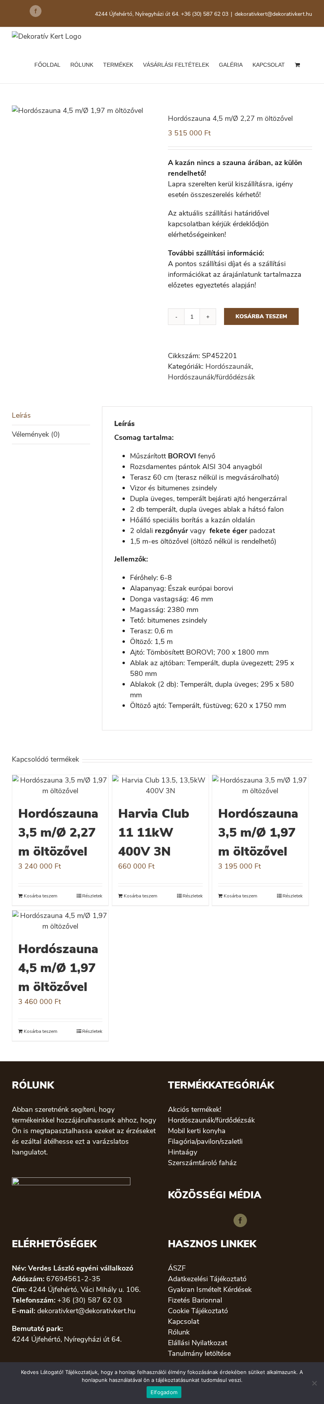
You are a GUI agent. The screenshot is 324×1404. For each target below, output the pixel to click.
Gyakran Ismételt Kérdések (210, 1289)
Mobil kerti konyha (197, 1131)
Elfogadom (164, 1392)
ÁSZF (177, 1268)
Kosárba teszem (261, 316)
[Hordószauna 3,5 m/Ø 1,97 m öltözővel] (260, 785)
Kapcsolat (183, 1321)
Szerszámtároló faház (202, 1162)
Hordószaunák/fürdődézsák (211, 377)
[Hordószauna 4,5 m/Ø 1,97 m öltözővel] (60, 921)
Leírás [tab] (21, 415)
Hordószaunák (228, 366)
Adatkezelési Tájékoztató (207, 1279)
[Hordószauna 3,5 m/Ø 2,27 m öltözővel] (60, 785)
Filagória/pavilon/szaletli (205, 1141)
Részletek (92, 896)
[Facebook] (240, 1220)
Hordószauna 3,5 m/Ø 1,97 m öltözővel (258, 832)
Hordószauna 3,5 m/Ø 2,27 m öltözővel (58, 832)
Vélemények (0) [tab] (36, 434)
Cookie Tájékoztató (198, 1311)
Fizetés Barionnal (195, 1300)
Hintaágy (182, 1152)
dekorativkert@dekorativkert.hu (273, 14)
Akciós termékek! (194, 1109)
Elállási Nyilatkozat (197, 1343)
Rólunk (179, 1332)
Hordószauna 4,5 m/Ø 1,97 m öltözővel (58, 967)
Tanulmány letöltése (199, 1353)
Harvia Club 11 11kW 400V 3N (153, 832)
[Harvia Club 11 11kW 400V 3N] (160, 785)
